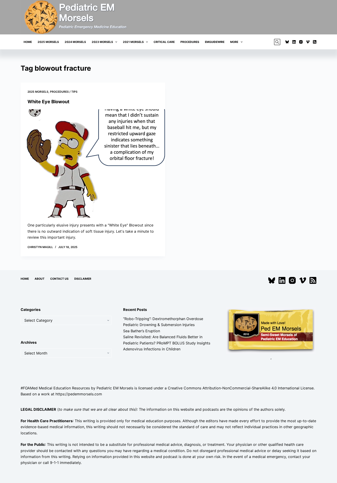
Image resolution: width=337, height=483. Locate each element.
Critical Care (164, 42)
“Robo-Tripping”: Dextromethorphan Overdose (163, 318)
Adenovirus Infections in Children (151, 349)
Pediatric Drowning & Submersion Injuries (159, 324)
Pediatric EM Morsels (115, 388)
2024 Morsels (75, 42)
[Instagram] (301, 42)
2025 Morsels (48, 42)
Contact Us (59, 278)
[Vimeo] (307, 42)
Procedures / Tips (63, 91)
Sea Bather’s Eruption (141, 331)
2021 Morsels (133, 42)
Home (28, 42)
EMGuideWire (214, 42)
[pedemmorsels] (270, 330)
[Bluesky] (287, 42)
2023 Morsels (102, 42)
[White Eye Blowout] (93, 163)
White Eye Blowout (48, 101)
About (39, 278)
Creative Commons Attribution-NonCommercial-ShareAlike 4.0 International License (241, 388)
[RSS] (314, 42)
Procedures (189, 42)
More (234, 42)
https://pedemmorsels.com (78, 394)
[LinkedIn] (294, 42)
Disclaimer (82, 278)
